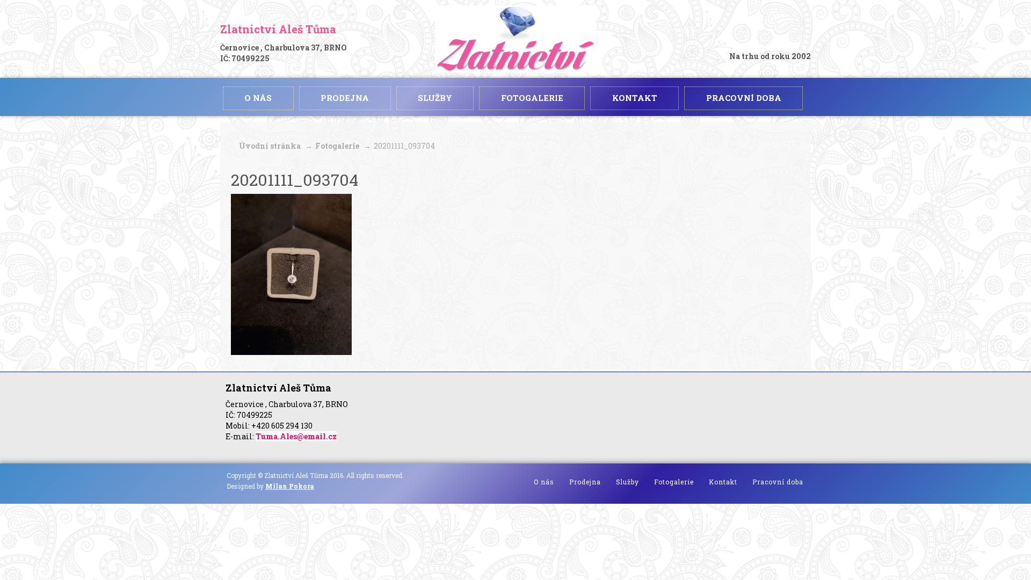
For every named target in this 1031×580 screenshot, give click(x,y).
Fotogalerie (337, 146)
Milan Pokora (289, 486)
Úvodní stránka (270, 146)
